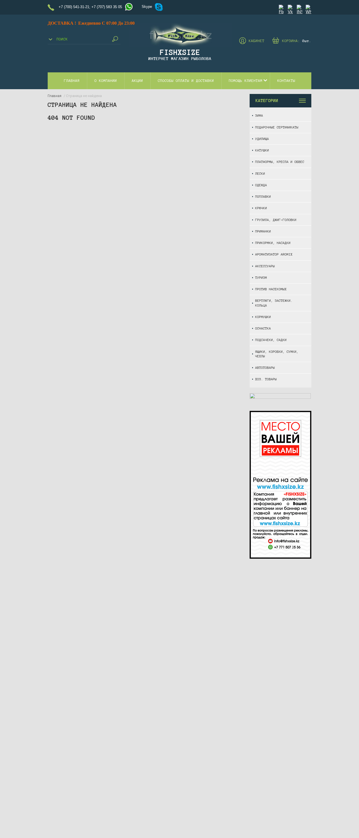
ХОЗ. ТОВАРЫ (266, 379)
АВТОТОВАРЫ (265, 367)
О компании (106, 81)
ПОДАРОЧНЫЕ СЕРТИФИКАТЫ (276, 127)
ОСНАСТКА (263, 328)
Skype (147, 6)
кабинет (256, 41)
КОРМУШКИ (263, 317)
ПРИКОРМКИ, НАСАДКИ (273, 243)
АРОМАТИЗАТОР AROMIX (274, 254)
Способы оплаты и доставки (186, 81)
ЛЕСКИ (260, 173)
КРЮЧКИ (261, 208)
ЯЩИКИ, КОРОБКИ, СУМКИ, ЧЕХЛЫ (276, 354)
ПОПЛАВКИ (263, 196)
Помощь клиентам (246, 81)
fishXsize (180, 52)
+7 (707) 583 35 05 (106, 7)
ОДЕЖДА (261, 185)
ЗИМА (259, 115)
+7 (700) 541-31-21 (74, 7)
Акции (137, 81)
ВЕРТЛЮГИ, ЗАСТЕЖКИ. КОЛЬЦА (274, 303)
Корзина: (296, 41)
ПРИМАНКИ (263, 231)
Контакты (286, 81)
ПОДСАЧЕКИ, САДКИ (271, 340)
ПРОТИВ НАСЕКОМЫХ (271, 289)
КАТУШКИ (262, 150)
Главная (72, 81)
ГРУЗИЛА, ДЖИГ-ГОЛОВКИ (275, 220)
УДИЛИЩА (262, 139)
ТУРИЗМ (261, 277)
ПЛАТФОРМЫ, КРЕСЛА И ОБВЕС (279, 162)
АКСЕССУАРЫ (265, 266)
